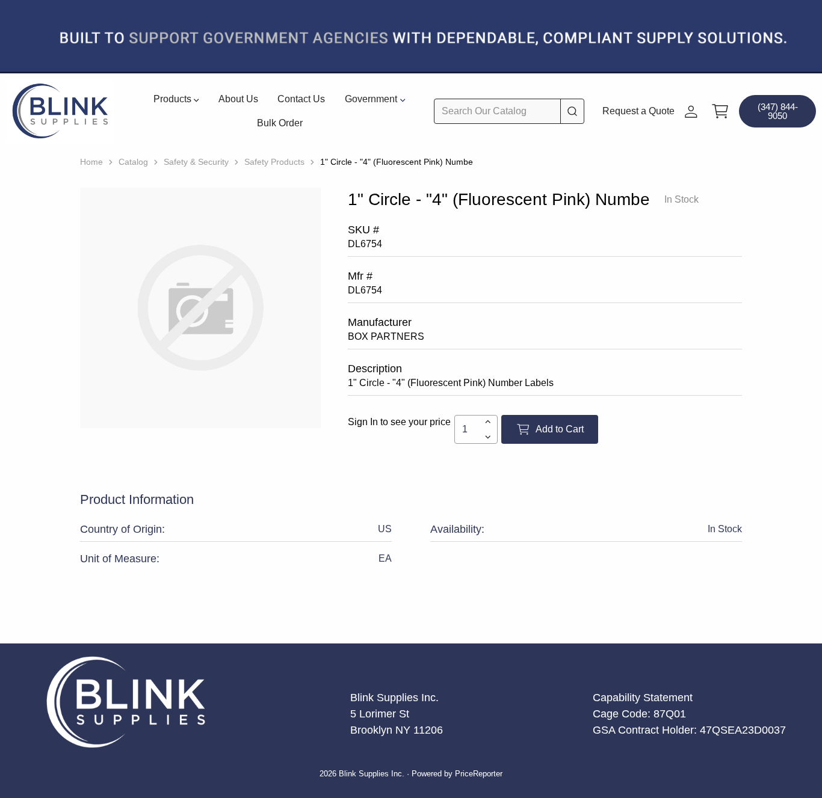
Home (91, 162)
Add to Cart (560, 429)
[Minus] (488, 437)
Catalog (133, 162)
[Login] (691, 111)
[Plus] (488, 421)
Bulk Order (280, 123)
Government (371, 99)
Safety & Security (196, 162)
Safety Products (274, 162)
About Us (238, 99)
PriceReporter (478, 774)
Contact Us (301, 99)
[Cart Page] (720, 111)
